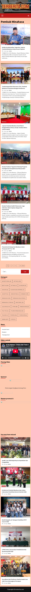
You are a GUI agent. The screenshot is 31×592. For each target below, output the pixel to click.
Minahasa (4, 43)
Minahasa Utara (7, 302)
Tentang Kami (6, 335)
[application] (15, 351)
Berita (5, 285)
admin (10, 51)
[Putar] (3, 358)
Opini (15, 306)
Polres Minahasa (17, 311)
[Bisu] (25, 358)
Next (23, 265)
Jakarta (5, 294)
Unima (5, 319)
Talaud (5, 315)
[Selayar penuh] (28, 358)
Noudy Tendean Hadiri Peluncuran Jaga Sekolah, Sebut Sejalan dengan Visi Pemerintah (13, 207)
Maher (10, 90)
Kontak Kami (5, 329)
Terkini (13, 315)
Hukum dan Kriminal (17, 289)
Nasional (20, 302)
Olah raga (6, 306)
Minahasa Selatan (19, 298)
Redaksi (4, 332)
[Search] (28, 15)
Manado (24, 294)
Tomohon (23, 315)
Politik (5, 311)
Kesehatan (15, 294)
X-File (13, 319)
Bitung (14, 285)
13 (20, 265)
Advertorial (4, 242)
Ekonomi (22, 285)
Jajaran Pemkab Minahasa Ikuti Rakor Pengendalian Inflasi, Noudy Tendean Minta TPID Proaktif (14, 127)
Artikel (17, 281)
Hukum (5, 289)
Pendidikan (24, 306)
